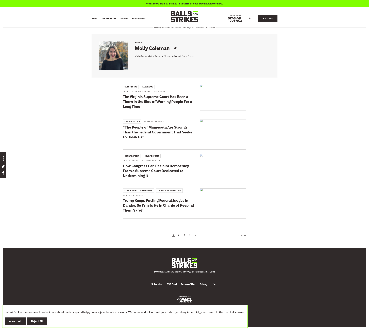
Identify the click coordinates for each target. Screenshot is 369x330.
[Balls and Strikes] (184, 16)
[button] (250, 18)
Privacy (203, 284)
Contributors (109, 18)
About (95, 18)
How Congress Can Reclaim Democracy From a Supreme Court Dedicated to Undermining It (156, 171)
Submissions (139, 18)
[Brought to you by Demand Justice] (235, 18)
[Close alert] (365, 3)
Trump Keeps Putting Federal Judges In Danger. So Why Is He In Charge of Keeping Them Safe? (158, 205)
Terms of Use (188, 284)
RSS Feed (172, 284)
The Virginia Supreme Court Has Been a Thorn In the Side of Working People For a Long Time (157, 102)
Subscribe (268, 18)
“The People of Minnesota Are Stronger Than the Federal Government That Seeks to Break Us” (157, 132)
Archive (124, 18)
